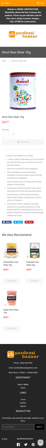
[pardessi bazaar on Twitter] (25, 445)
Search (23, 406)
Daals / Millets (23, 384)
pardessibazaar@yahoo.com (25, 368)
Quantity (5, 130)
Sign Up (39, 427)
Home (4, 61)
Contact (23, 403)
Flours (23, 388)
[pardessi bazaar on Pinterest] (33, 445)
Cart (42, 3)
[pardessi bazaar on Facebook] (18, 445)
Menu (7, 3)
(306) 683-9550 (26, 363)
